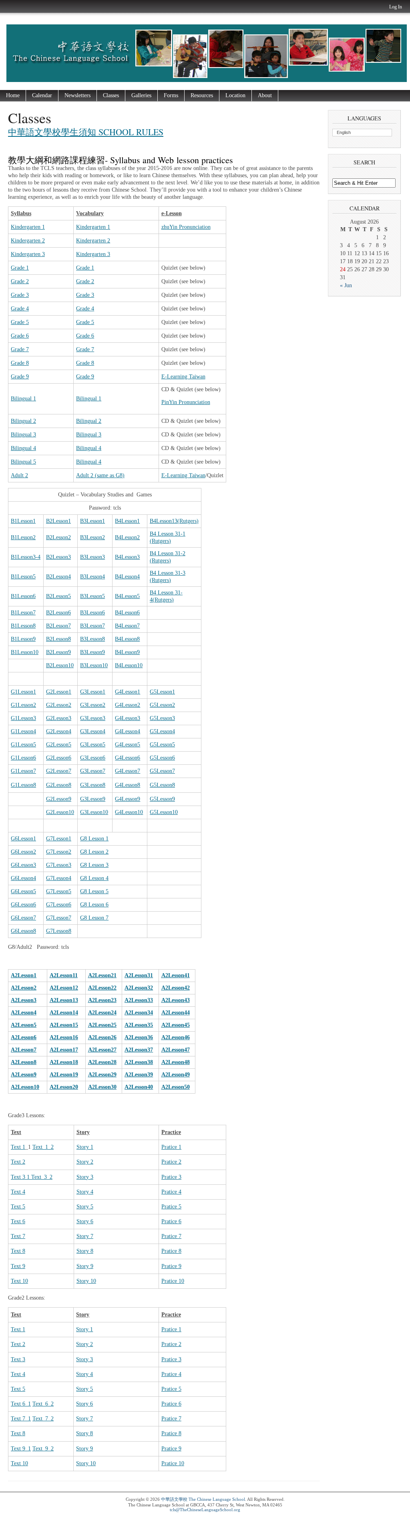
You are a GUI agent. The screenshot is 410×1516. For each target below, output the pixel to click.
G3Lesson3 (92, 718)
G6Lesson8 (23, 931)
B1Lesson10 (24, 652)
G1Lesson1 (23, 692)
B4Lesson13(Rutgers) (174, 521)
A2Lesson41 (175, 975)
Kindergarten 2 (28, 241)
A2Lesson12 (64, 988)
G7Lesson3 (58, 865)
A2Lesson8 (23, 1062)
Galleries (141, 95)
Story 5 (84, 1207)
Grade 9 (20, 377)
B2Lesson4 (58, 577)
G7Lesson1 (58, 839)
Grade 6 (20, 336)
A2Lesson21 (102, 975)
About (265, 95)
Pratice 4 (171, 1192)
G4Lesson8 (127, 785)
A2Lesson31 (139, 975)
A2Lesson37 (139, 1050)
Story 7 (84, 1236)
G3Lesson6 (92, 758)
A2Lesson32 (139, 988)
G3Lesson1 (92, 692)
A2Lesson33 (139, 1000)
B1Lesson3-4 (25, 557)
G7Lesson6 (58, 905)
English (344, 132)
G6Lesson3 (23, 865)
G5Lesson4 (162, 731)
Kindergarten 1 (28, 227)
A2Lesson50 (175, 1087)
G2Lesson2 (58, 705)
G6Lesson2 (23, 852)
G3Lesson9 (92, 799)
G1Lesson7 (23, 771)
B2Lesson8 (58, 639)
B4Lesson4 (127, 577)
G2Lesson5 (58, 745)
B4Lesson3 (127, 557)
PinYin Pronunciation (185, 402)
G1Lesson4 (23, 731)
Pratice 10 (172, 1281)
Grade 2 (20, 281)
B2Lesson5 (58, 596)
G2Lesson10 (60, 812)
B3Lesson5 (92, 596)
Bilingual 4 (23, 448)
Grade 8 (20, 363)
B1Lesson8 (23, 626)
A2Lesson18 (64, 1062)
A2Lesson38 (139, 1062)
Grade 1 (20, 268)
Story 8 (84, 1251)
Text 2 (18, 1162)
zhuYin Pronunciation (186, 227)
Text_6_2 (43, 1404)
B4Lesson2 (127, 537)
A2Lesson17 (64, 1050)
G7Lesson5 (58, 891)
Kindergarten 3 (28, 254)
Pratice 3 (171, 1177)
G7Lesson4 (58, 878)
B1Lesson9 (23, 639)
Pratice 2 (171, 1162)
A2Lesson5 (23, 1025)
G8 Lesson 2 (94, 852)
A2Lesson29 (102, 1075)
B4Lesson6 (127, 613)
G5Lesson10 (164, 812)
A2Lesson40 (139, 1087)
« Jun (346, 285)
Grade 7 (20, 349)
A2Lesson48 (175, 1062)
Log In (395, 7)
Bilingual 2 (23, 421)
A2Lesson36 (139, 1037)
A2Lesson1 (23, 975)
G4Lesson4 (127, 731)
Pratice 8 (171, 1251)
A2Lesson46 (175, 1037)
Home (13, 95)
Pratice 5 (171, 1207)
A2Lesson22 (102, 988)
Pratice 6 (171, 1221)
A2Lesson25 (102, 1025)
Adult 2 (19, 475)
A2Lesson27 (102, 1050)
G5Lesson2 (162, 705)
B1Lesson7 (23, 613)
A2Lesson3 (23, 1000)
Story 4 (84, 1192)
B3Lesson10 (94, 665)
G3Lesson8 (92, 785)
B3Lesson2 (92, 537)
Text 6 (18, 1221)
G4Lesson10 (129, 812)
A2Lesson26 (102, 1037)
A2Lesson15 (64, 1025)
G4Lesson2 (127, 705)
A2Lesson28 (102, 1062)
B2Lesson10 (60, 665)
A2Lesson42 (175, 988)
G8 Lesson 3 (94, 865)
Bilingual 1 (23, 399)
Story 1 (84, 1147)
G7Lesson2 (58, 852)
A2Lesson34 (139, 1013)
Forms (171, 95)
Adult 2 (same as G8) (100, 475)
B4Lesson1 (127, 521)
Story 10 (86, 1281)
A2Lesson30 (102, 1087)
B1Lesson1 (23, 521)
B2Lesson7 (58, 626)
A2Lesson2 (23, 988)
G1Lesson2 (23, 705)
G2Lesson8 (58, 785)
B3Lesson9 (92, 652)
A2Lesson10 (25, 1087)
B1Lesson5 (23, 577)
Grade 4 (20, 309)
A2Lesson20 (64, 1087)
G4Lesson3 (127, 718)
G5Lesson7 (162, 771)
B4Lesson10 (129, 665)
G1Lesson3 (23, 718)
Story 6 (84, 1221)
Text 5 (18, 1207)
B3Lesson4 (92, 577)
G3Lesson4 (92, 731)
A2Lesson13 (64, 1000)
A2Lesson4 (23, 1013)
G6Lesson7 (23, 918)
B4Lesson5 (127, 596)
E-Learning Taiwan (183, 377)
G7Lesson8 (58, 931)
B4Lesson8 (127, 639)
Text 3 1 (21, 1177)
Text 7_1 (21, 1419)
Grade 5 (20, 322)
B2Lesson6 (58, 613)
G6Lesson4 (23, 878)
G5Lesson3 (162, 718)
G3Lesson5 (92, 745)
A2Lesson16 (64, 1037)
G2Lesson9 (58, 799)
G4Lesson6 (127, 758)
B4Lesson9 (127, 652)
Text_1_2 (43, 1147)
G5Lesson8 (162, 785)
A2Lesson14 (64, 1013)
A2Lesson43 (175, 1000)
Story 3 (84, 1177)
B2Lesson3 (58, 557)
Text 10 (19, 1281)
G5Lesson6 (162, 758)
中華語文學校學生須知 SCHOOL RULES (85, 132)
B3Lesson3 (92, 557)
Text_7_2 (43, 1419)
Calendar (42, 95)
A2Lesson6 (23, 1037)
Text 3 (18, 1359)
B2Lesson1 (58, 521)
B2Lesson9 (58, 652)
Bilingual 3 (23, 435)
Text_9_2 (43, 1449)
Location (235, 95)
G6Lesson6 (23, 905)
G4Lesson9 (127, 799)
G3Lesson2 (92, 705)
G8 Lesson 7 (94, 918)
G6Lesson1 (23, 839)
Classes (111, 95)
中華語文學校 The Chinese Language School (203, 1499)
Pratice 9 (171, 1266)
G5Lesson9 (162, 799)
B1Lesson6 (23, 596)
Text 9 (18, 1266)
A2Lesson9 (23, 1075)
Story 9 (84, 1266)
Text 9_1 (21, 1449)
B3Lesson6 (92, 613)
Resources (202, 95)
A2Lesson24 (102, 1013)
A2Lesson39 (139, 1075)
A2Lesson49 (175, 1075)
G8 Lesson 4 (94, 878)
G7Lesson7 (58, 918)
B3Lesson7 (92, 626)
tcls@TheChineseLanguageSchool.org (205, 1509)
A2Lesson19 (64, 1075)
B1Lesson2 (23, 537)
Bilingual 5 (23, 462)
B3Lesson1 (92, 521)
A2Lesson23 (102, 1000)
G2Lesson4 (58, 731)
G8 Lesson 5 (94, 891)
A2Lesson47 (175, 1050)
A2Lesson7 (23, 1050)
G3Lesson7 (92, 771)
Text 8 (18, 1251)
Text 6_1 (21, 1404)
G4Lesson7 (127, 771)
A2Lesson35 (139, 1025)
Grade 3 (20, 295)
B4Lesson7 (127, 626)
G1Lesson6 (23, 758)
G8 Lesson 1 (94, 839)
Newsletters (77, 95)
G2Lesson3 (58, 718)
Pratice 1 (171, 1147)
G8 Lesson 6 (94, 905)
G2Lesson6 (58, 758)
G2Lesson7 (58, 771)
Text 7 (18, 1236)
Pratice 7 (171, 1236)
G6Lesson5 (23, 891)
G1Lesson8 (23, 785)
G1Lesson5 (23, 745)
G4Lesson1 (127, 692)
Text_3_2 (41, 1177)
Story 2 (84, 1162)
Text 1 (18, 1147)
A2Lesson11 (64, 975)
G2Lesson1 (58, 692)
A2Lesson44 (175, 1013)
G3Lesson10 (94, 812)
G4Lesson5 (127, 745)
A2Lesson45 (175, 1025)
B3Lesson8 (92, 639)
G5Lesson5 (162, 745)
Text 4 (18, 1192)
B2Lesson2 (58, 537)
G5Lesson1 (162, 692)
